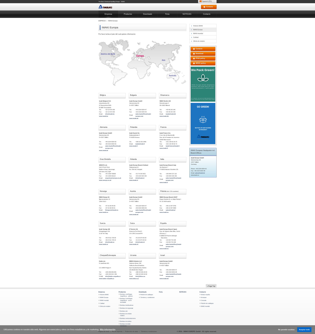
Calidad (195, 37)
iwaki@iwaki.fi (140, 144)
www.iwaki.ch (133, 244)
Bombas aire (124, 311)
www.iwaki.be (103, 116)
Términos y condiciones (147, 297)
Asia (164, 60)
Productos (128, 14)
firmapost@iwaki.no (111, 210)
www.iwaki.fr (164, 148)
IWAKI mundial (198, 33)
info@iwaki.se (109, 242)
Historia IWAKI (198, 26)
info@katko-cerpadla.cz (113, 276)
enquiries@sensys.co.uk (113, 178)
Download (199, 53)
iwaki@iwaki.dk (171, 114)
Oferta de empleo (199, 41)
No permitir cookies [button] (286, 330)
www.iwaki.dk (164, 116)
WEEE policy (201, 63)
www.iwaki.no (103, 212)
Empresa (108, 14)
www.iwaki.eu (164, 212)
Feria (167, 14)
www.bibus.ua (134, 278)
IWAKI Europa (113, 21)
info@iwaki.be (109, 114)
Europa (141, 55)
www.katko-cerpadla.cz (106, 278)
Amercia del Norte (107, 53)
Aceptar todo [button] (304, 330)
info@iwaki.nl (139, 178)
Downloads (147, 14)
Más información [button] (107, 329)
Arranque (203, 297)
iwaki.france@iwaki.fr (173, 146)
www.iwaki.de (133, 118)
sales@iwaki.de (200, 173)
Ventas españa (205, 294)
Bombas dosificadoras (126, 305)
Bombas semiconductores (128, 318)
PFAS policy (200, 58)
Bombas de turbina (125, 321)
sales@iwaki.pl (170, 210)
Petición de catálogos (146, 294)
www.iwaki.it (164, 182)
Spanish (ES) (207, 1)
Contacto (206, 14)
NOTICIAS (187, 14)
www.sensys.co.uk (105, 180)
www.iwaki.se (103, 244)
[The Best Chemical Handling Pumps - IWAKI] (105, 6)
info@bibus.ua (140, 276)
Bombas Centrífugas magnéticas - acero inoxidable (126, 300)
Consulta (203, 300)
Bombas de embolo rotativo (126, 314)
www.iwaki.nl (133, 180)
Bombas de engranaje (126, 308)
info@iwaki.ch (140, 242)
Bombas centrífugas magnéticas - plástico (126, 295)
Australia (172, 76)
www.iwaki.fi (133, 146)
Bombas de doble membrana (125, 324)
